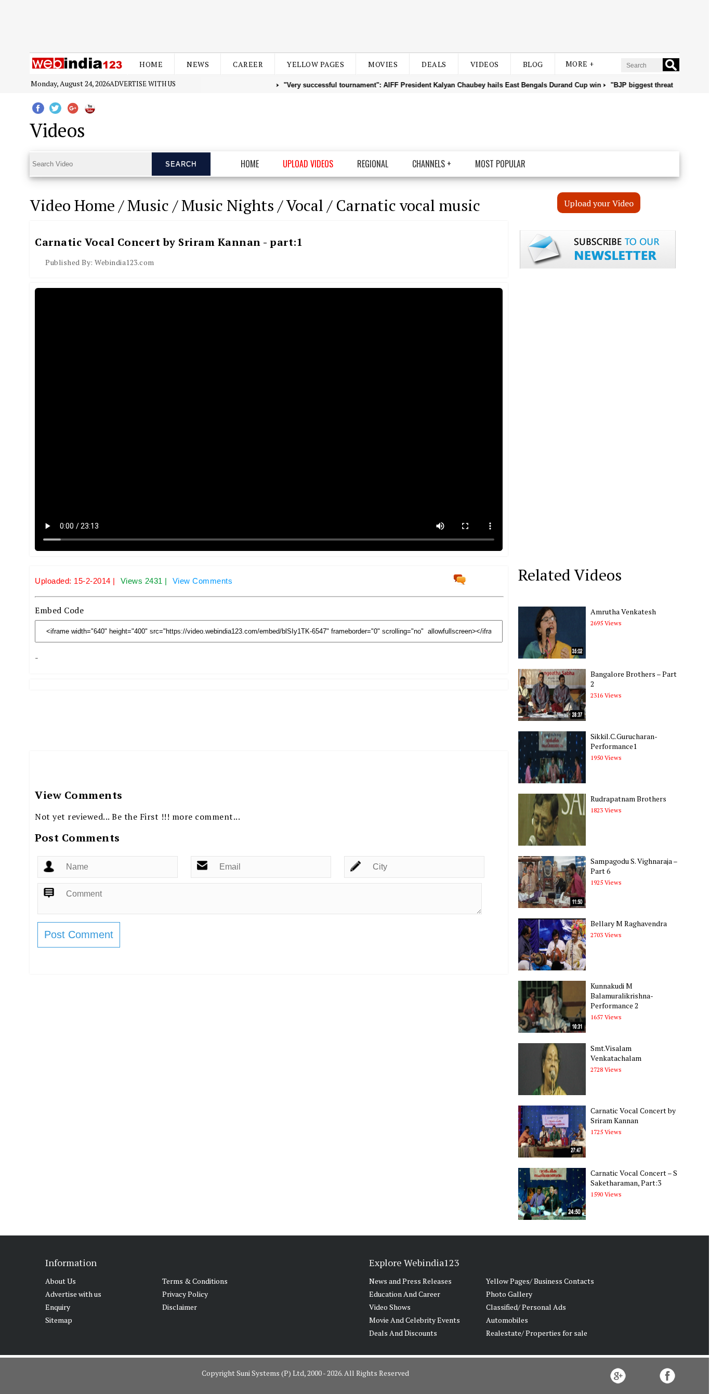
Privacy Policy (185, 1294)
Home (151, 64)
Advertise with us (143, 83)
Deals (434, 64)
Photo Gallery (509, 1294)
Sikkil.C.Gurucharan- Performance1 (623, 741)
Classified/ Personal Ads (526, 1307)
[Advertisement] (354, 25)
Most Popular (500, 163)
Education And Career (404, 1294)
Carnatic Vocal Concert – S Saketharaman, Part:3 (633, 1178)
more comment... (206, 816)
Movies (383, 64)
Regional (372, 163)
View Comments (203, 580)
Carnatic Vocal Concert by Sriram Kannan (633, 1115)
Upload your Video (599, 203)
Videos (484, 64)
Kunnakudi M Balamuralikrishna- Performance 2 (621, 995)
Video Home (72, 205)
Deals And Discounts (403, 1333)
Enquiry (57, 1307)
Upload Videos (308, 163)
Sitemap (58, 1320)
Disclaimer (179, 1307)
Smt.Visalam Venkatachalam (615, 1053)
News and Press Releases (410, 1281)
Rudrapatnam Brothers (628, 799)
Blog (533, 64)
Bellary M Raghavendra (628, 923)
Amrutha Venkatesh (623, 611)
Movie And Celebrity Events (414, 1320)
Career (248, 64)
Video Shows (390, 1307)
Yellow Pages (315, 64)
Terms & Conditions (195, 1281)
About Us (60, 1281)
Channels (428, 163)
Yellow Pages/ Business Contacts (540, 1281)
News (198, 64)
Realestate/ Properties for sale (536, 1333)
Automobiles (507, 1320)
